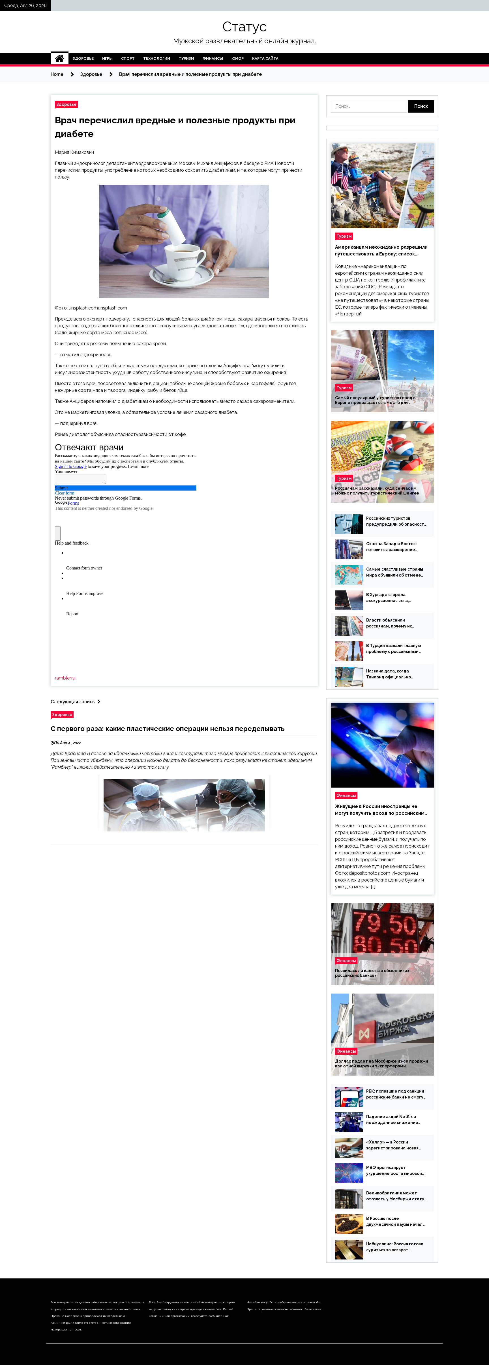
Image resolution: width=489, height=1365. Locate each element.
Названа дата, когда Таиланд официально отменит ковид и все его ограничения (392, 674)
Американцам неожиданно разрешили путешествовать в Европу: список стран (381, 250)
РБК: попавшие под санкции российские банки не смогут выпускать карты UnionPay (396, 1094)
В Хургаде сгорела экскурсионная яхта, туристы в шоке (387, 598)
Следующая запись (73, 701)
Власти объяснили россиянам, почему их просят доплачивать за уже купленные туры (395, 623)
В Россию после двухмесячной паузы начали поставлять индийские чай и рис (396, 1222)
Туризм (186, 58)
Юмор (237, 58)
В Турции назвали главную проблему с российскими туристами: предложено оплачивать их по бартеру (393, 649)
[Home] (59, 58)
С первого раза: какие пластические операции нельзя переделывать (168, 729)
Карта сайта (265, 58)
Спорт (128, 58)
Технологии (156, 58)
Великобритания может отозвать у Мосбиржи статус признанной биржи (396, 1196)
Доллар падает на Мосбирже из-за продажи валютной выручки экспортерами (381, 1063)
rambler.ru (65, 678)
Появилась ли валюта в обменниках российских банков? (372, 973)
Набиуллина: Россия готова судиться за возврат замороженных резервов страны (394, 1247)
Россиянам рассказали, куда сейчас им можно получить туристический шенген (377, 490)
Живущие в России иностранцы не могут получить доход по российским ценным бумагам (379, 810)
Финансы (213, 58)
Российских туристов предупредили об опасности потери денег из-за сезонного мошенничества (396, 521)
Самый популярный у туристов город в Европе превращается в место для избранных (375, 400)
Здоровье (83, 58)
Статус (244, 27)
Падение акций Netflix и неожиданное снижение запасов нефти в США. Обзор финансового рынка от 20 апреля (395, 1120)
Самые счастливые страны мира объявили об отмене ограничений (394, 572)
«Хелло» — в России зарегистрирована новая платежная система (392, 1145)
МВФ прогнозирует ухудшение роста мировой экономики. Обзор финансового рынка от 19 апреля (394, 1171)
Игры (107, 58)
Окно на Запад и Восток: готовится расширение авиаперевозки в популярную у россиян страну (391, 547)
